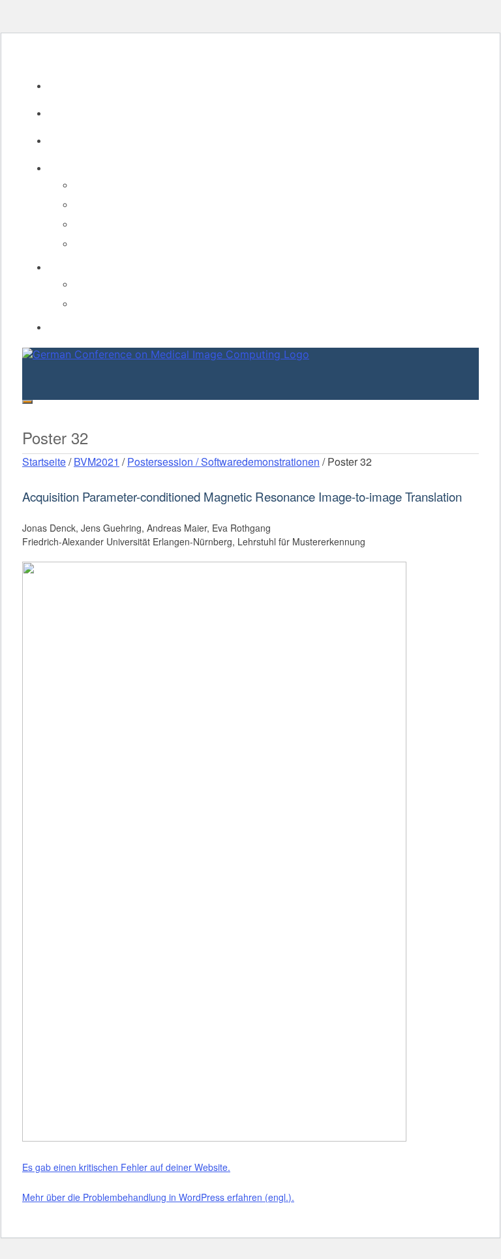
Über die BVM (76, 85)
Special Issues (104, 204)
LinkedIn (92, 283)
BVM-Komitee (76, 112)
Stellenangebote (108, 223)
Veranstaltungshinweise (123, 243)
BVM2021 (96, 461)
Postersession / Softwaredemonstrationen (223, 461)
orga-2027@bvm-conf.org (75, 54)
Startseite (44, 461)
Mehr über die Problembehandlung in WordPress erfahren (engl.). (158, 1197)
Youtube (91, 303)
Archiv (61, 326)
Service (63, 167)
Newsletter (96, 184)
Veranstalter (73, 140)
